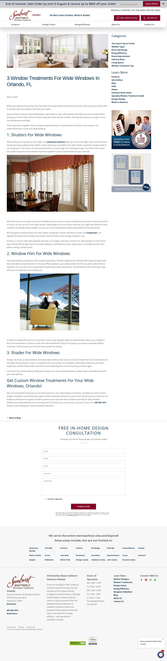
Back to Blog (15, 418)
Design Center (120, 585)
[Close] (163, 4)
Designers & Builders (123, 592)
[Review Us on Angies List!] (78, 643)
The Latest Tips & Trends (123, 43)
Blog (114, 83)
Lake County (112, 560)
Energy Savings (118, 99)
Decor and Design (119, 50)
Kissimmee (80, 555)
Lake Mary (64, 555)
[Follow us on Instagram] (150, 580)
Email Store (12, 613)
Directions (11, 604)
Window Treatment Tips (123, 65)
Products (116, 77)
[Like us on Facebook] (141, 580)
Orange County (82, 560)
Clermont (142, 555)
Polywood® (92, 233)
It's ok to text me (55, 499)
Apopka (32, 560)
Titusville (48, 548)
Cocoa (124, 555)
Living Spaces (118, 62)
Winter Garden (35, 555)
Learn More (151, 3)
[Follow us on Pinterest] (146, 580)
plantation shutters (56, 142)
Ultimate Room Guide (121, 92)
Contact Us (119, 601)
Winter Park (65, 560)
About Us (118, 598)
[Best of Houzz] (92, 640)
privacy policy (72, 515)
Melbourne (49, 560)
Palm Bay (110, 548)
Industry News (118, 59)
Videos (115, 89)
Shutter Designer (121, 579)
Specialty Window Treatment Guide (128, 96)
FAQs (114, 86)
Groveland (95, 555)
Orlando (141, 548)
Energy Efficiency (119, 53)
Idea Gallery (117, 80)
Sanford (79, 548)
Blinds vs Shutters (120, 102)
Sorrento (63, 548)
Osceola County (128, 560)
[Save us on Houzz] (155, 580)
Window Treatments (123, 582)
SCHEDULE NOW (83, 506)
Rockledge (95, 548)
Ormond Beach (128, 548)
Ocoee (47, 555)
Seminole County (98, 560)
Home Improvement (121, 56)
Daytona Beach (113, 555)
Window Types (118, 46)
